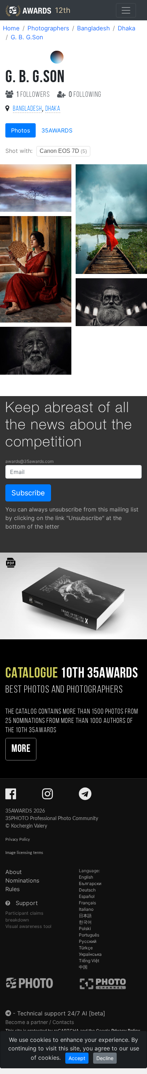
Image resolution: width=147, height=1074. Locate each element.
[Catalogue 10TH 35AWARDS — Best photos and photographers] (73, 595)
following (85, 95)
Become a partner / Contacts (39, 1022)
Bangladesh (93, 28)
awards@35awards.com (29, 461)
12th (61, 10)
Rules (12, 889)
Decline (104, 1058)
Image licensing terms (24, 853)
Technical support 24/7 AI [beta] (61, 1013)
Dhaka (126, 28)
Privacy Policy (17, 839)
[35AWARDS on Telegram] (85, 796)
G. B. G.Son (27, 37)
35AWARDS (56, 130)
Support (27, 902)
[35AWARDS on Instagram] (47, 796)
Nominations (22, 880)
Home (11, 28)
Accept (77, 1058)
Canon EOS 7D (63, 151)
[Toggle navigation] (126, 10)
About (13, 871)
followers (33, 95)
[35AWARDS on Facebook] (10, 796)
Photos (20, 130)
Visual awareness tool (28, 926)
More (20, 749)
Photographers (48, 28)
